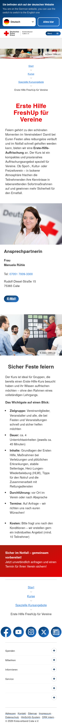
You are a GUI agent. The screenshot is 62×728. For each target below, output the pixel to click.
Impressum (45, 713)
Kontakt (22, 713)
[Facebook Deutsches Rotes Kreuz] (6, 632)
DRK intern (48, 717)
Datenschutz (12, 717)
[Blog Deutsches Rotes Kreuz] (56, 632)
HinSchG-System (30, 717)
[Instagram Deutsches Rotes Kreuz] (31, 632)
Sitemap (32, 713)
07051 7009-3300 (21, 274)
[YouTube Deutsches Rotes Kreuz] (18, 632)
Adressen (10, 713)
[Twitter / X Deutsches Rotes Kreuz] (43, 632)
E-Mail (11, 299)
